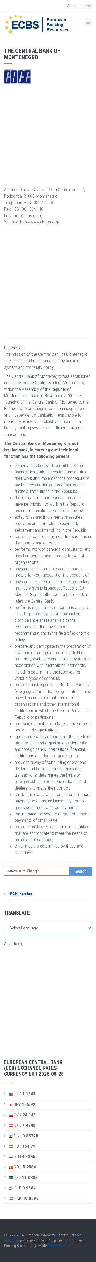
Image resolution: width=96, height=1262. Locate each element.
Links (87, 5)
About (72, 5)
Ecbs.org (11, 1240)
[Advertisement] (48, 132)
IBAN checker (21, 893)
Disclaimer (56, 1246)
